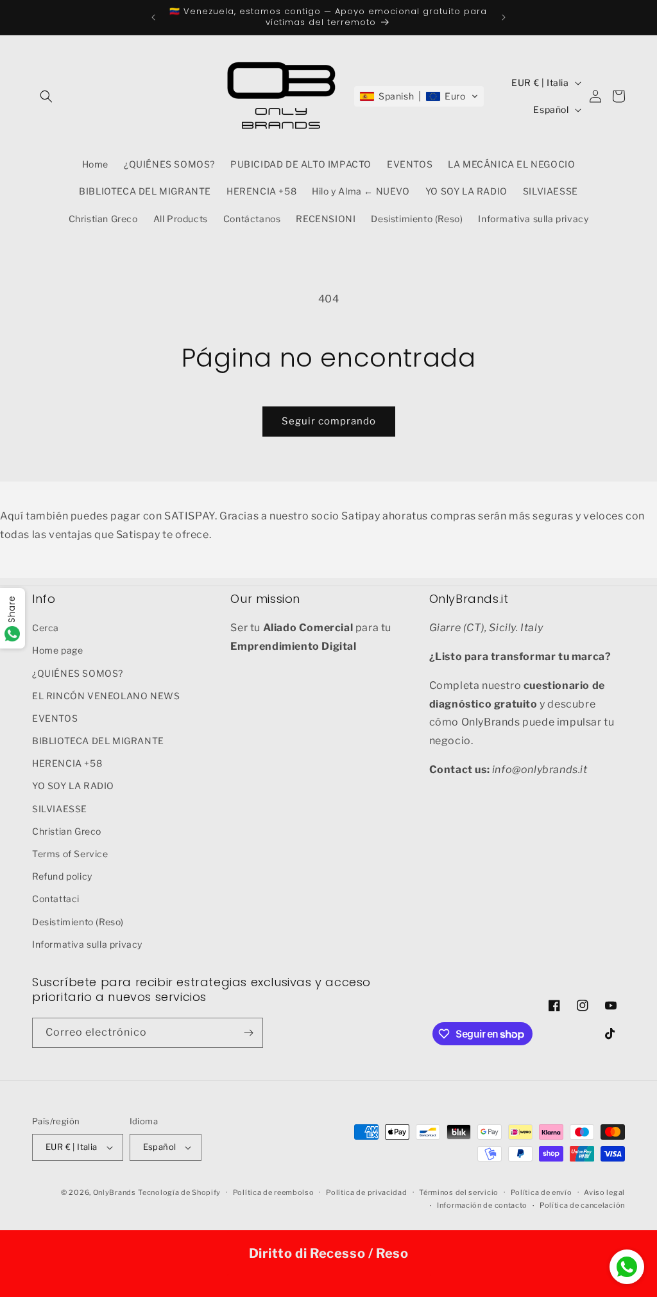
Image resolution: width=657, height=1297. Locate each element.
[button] (46, 96)
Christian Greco (66, 831)
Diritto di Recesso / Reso (329, 1253)
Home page (57, 650)
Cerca (45, 627)
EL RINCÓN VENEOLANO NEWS (106, 695)
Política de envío (541, 1192)
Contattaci (56, 898)
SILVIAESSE (59, 808)
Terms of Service (70, 853)
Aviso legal (604, 1192)
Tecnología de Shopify (179, 1192)
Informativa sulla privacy (87, 944)
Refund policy (62, 876)
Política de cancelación (582, 1205)
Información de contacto (482, 1205)
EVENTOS (55, 718)
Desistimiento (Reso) (78, 921)
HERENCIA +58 (67, 763)
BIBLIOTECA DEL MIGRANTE (98, 740)
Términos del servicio (459, 1192)
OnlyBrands (114, 1192)
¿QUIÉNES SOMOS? (77, 673)
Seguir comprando (329, 421)
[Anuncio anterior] (153, 17)
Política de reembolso (273, 1192)
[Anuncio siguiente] (504, 17)
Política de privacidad (366, 1192)
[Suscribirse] (248, 1033)
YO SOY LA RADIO (73, 785)
